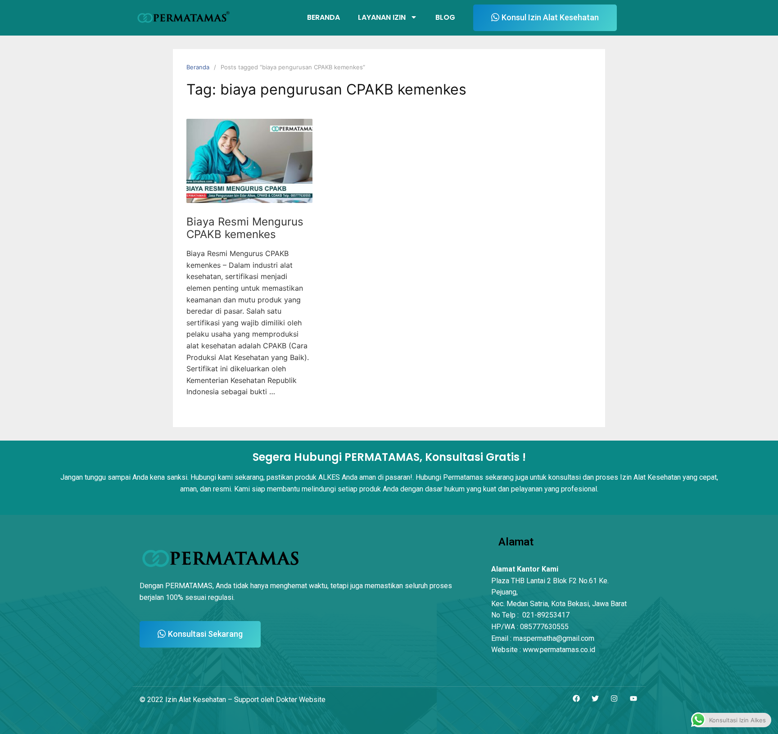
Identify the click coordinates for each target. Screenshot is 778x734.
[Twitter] (595, 699)
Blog (445, 17)
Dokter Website (301, 699)
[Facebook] (576, 699)
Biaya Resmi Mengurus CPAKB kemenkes (244, 228)
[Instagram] (614, 699)
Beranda (323, 17)
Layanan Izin (382, 17)
